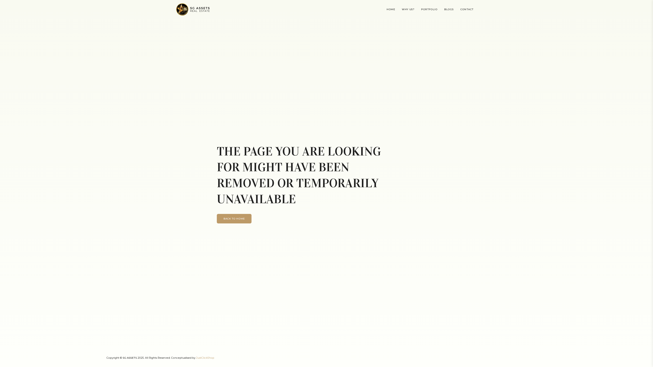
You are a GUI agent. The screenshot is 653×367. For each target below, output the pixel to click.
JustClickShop (205, 357)
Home (391, 9)
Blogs (449, 9)
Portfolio (429, 9)
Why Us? (408, 9)
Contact (467, 9)
